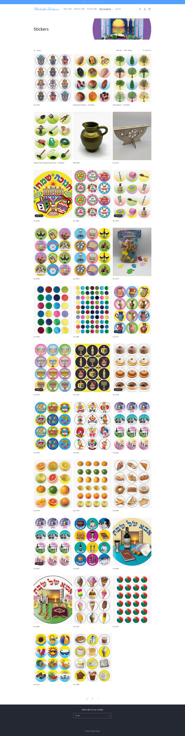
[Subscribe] (109, 715)
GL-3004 (37, 279)
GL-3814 (76, 568)
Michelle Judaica (95, 731)
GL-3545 (76, 626)
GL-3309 (116, 511)
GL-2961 (76, 453)
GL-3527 (116, 626)
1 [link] (86, 698)
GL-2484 (37, 337)
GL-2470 (37, 221)
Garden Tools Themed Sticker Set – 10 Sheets (49, 163)
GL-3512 (37, 684)
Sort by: (119, 50)
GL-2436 (76, 395)
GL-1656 (116, 221)
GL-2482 (76, 337)
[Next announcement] (150, 2)
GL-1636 (37, 105)
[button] (106, 9)
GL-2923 (37, 453)
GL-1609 (76, 221)
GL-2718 (76, 511)
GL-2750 (37, 511)
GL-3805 (37, 626)
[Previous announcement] (34, 2)
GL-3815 (116, 453)
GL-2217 (116, 163)
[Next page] (98, 698)
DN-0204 (76, 163)
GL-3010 (76, 279)
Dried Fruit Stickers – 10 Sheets (84, 105)
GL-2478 (116, 395)
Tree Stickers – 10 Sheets (121, 105)
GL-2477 (116, 337)
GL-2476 (37, 395)
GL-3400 (76, 684)
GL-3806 (116, 568)
